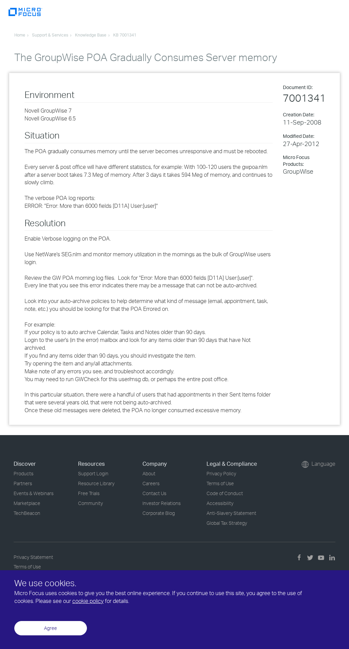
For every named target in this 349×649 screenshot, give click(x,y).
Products (23, 473)
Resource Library (96, 483)
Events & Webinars (34, 493)
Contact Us (154, 493)
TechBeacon (27, 513)
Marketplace (27, 503)
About (148, 473)
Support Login (93, 473)
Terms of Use (220, 483)
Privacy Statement (33, 557)
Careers (151, 483)
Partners (23, 483)
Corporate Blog (158, 513)
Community (90, 503)
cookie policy (88, 600)
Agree (50, 628)
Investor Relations (161, 503)
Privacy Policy (221, 473)
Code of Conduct (225, 493)
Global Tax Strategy (227, 523)
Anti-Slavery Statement (231, 513)
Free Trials (89, 493)
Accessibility (220, 503)
